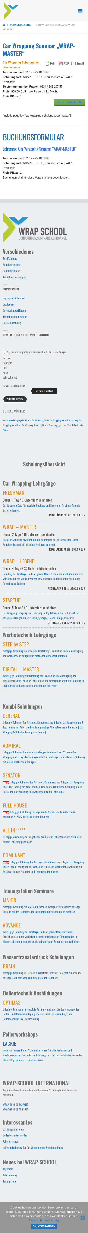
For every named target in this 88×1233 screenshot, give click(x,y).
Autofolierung (10, 1175)
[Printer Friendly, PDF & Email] (64, 63)
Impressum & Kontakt (14, 298)
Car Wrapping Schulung (32, 425)
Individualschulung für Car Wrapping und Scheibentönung (33, 1148)
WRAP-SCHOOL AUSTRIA (15, 1109)
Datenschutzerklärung (14, 311)
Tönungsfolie (9, 1181)
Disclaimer (8, 304)
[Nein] (83, 1218)
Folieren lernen (10, 1141)
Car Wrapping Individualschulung (64, 420)
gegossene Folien (64, 425)
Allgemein (8, 1169)
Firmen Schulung (49, 425)
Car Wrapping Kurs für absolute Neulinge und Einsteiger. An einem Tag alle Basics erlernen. (44, 504)
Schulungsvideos (11, 265)
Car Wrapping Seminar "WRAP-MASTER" (47, 148)
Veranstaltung (20, 25)
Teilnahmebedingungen (15, 317)
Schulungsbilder (11, 271)
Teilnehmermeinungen (14, 277)
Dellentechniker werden (15, 1135)
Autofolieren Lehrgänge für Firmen (17, 420)
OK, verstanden (44, 1226)
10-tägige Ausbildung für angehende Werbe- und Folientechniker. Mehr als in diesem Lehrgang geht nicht (42, 836)
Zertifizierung (10, 259)
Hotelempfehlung (12, 323)
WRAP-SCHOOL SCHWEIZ (15, 1105)
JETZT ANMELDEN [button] (69, 102)
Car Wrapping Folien (40, 420)
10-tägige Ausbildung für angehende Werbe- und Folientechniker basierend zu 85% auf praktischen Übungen (39, 811)
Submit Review (15, 399)
